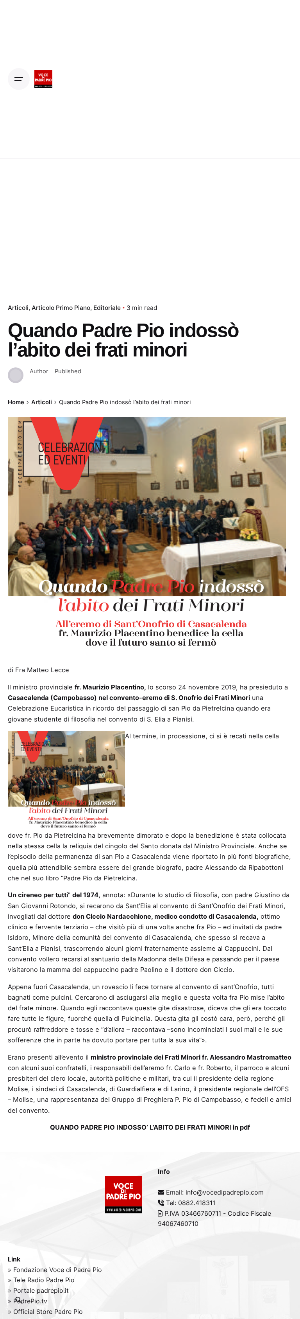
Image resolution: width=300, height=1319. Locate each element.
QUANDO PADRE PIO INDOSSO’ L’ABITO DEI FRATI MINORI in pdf (150, 1127)
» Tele (17, 1280)
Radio (36, 1280)
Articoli (18, 307)
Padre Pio (60, 1280)
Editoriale (107, 307)
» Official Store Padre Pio (45, 1311)
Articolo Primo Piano (61, 307)
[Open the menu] (19, 79)
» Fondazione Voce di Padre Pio (55, 1270)
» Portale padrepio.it (38, 1290)
